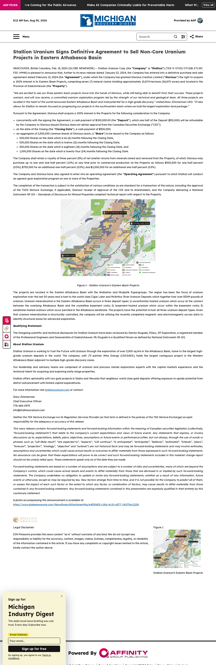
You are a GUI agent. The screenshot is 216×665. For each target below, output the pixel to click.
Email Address (18, 634)
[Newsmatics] (6, 344)
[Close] (61, 596)
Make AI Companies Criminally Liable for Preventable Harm (130, 5)
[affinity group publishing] (6, 336)
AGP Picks (10, 5)
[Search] (175, 36)
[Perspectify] (6, 328)
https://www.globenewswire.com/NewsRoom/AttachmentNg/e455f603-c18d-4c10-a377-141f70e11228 (76, 504)
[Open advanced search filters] (183, 36)
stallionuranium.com (57, 389)
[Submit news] (6, 321)
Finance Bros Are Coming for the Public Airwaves (40, 5)
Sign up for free (34, 649)
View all (208, 4)
